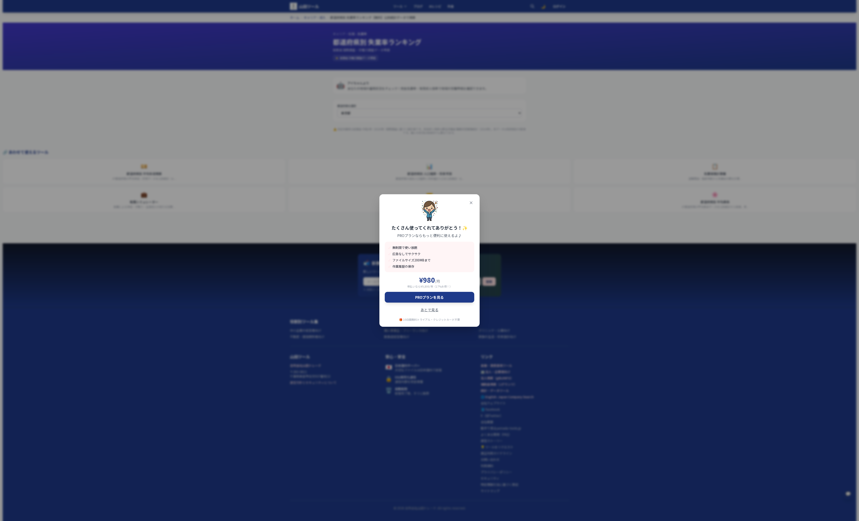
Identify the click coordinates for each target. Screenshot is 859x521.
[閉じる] (471, 203)
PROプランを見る (429, 297)
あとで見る (429, 309)
